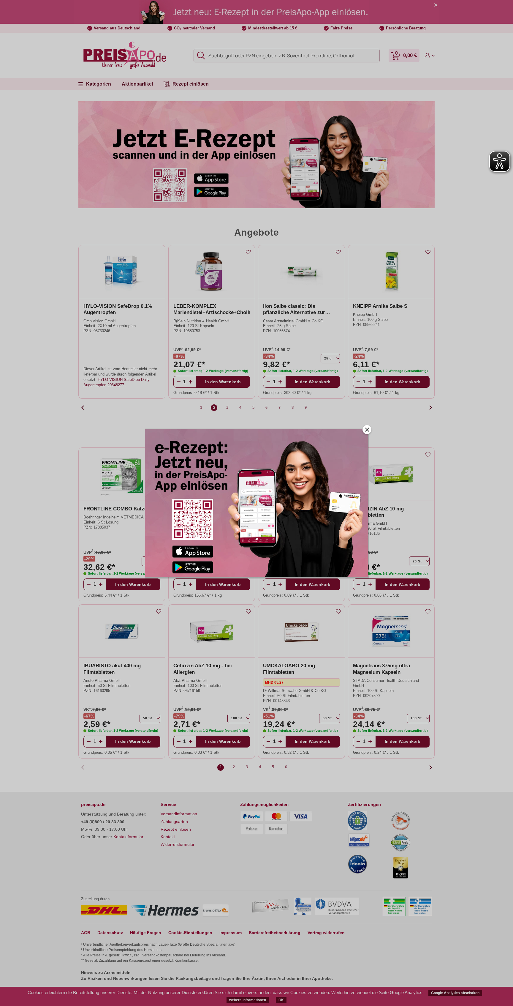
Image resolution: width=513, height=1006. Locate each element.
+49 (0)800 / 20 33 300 (102, 821)
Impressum (230, 932)
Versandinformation (179, 813)
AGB (85, 932)
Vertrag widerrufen (326, 932)
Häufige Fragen (145, 932)
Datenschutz (110, 932)
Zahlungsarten (174, 821)
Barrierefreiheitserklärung (274, 932)
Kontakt (168, 836)
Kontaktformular (128, 836)
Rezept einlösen (176, 829)
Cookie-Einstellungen (190, 932)
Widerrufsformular (177, 844)
